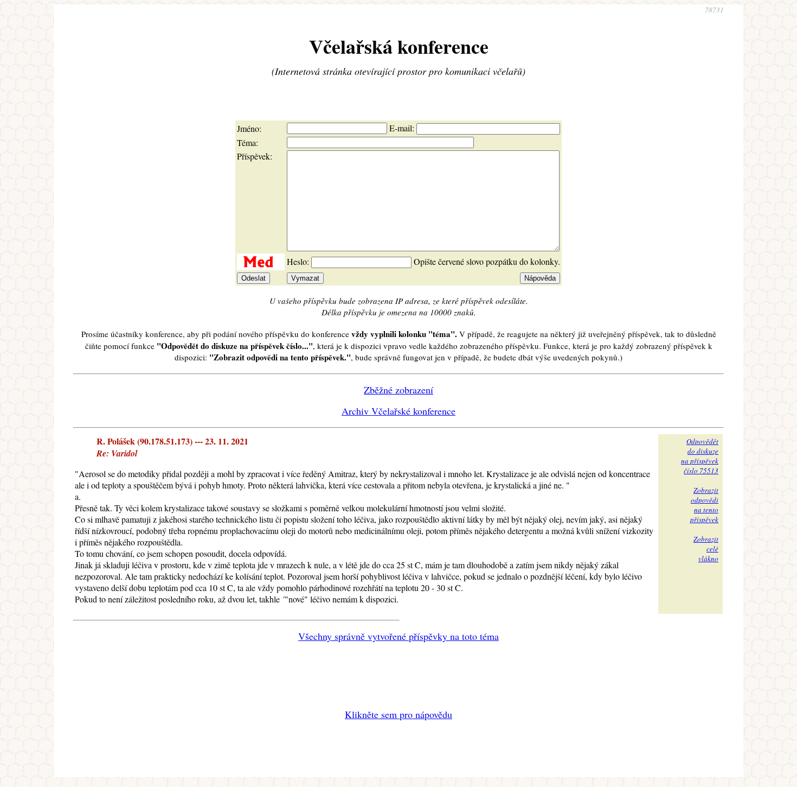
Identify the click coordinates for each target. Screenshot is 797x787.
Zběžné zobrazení (398, 389)
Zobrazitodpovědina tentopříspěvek (704, 504)
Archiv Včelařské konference (398, 410)
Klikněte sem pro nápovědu (398, 714)
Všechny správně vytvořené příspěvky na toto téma (398, 636)
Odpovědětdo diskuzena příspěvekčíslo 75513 (699, 455)
